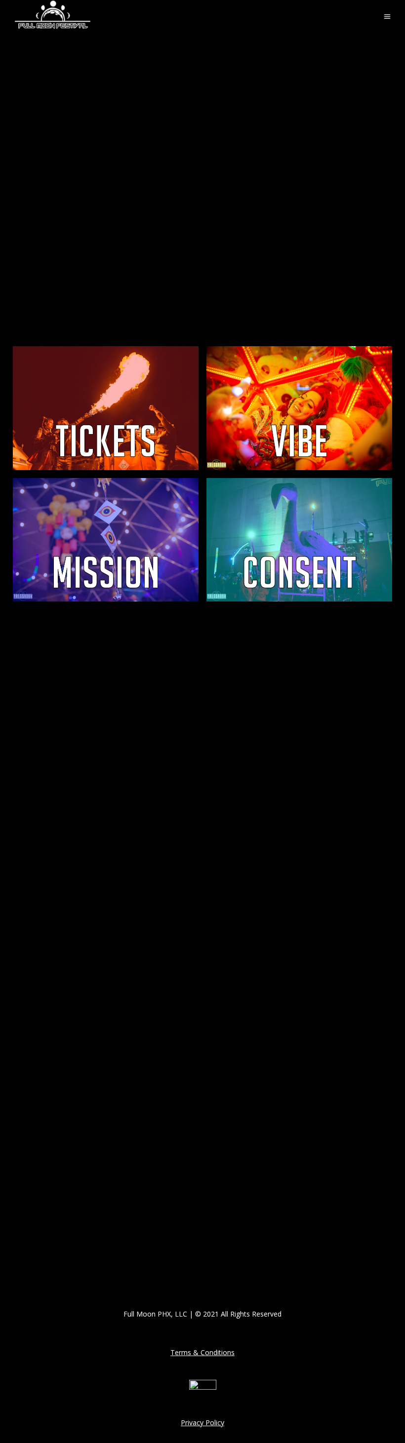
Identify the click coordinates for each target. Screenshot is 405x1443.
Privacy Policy (202, 1422)
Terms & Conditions (202, 1352)
